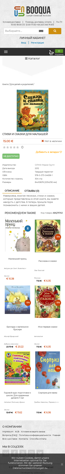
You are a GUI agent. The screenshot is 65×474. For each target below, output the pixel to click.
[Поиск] (55, 31)
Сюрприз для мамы (47, 393)
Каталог (33, 58)
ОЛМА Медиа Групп (45, 165)
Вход (23, 43)
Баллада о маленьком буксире (17, 328)
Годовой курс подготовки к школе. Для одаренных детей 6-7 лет (17, 395)
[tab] (12, 190)
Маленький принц (17, 259)
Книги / (6, 84)
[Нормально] (10, 146)
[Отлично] (17, 146)
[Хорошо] (14, 146)
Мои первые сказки (47, 327)
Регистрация (37, 43)
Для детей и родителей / (22, 84)
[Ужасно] (4, 146)
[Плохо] (7, 146)
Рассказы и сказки (47, 261)
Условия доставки (12, 22)
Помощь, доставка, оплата (38, 22)
